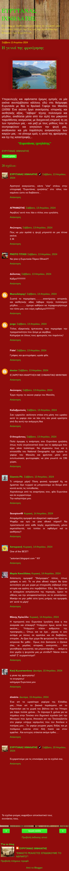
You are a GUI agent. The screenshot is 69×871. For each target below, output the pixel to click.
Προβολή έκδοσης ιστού (34, 837)
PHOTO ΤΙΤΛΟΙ (18, 254)
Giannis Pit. (16, 476)
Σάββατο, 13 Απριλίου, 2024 (41, 207)
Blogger (38, 867)
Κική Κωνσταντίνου (21, 670)
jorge (13, 324)
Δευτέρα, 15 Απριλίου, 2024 (47, 670)
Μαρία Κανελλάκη (20, 573)
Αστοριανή (16, 546)
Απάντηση (15, 197)
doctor (13, 370)
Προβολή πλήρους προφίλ (15, 861)
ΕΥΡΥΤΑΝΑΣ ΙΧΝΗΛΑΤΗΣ (19, 14)
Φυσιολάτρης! (18, 294)
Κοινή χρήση (9, 156)
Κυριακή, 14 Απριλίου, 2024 (38, 513)
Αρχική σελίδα (34, 831)
